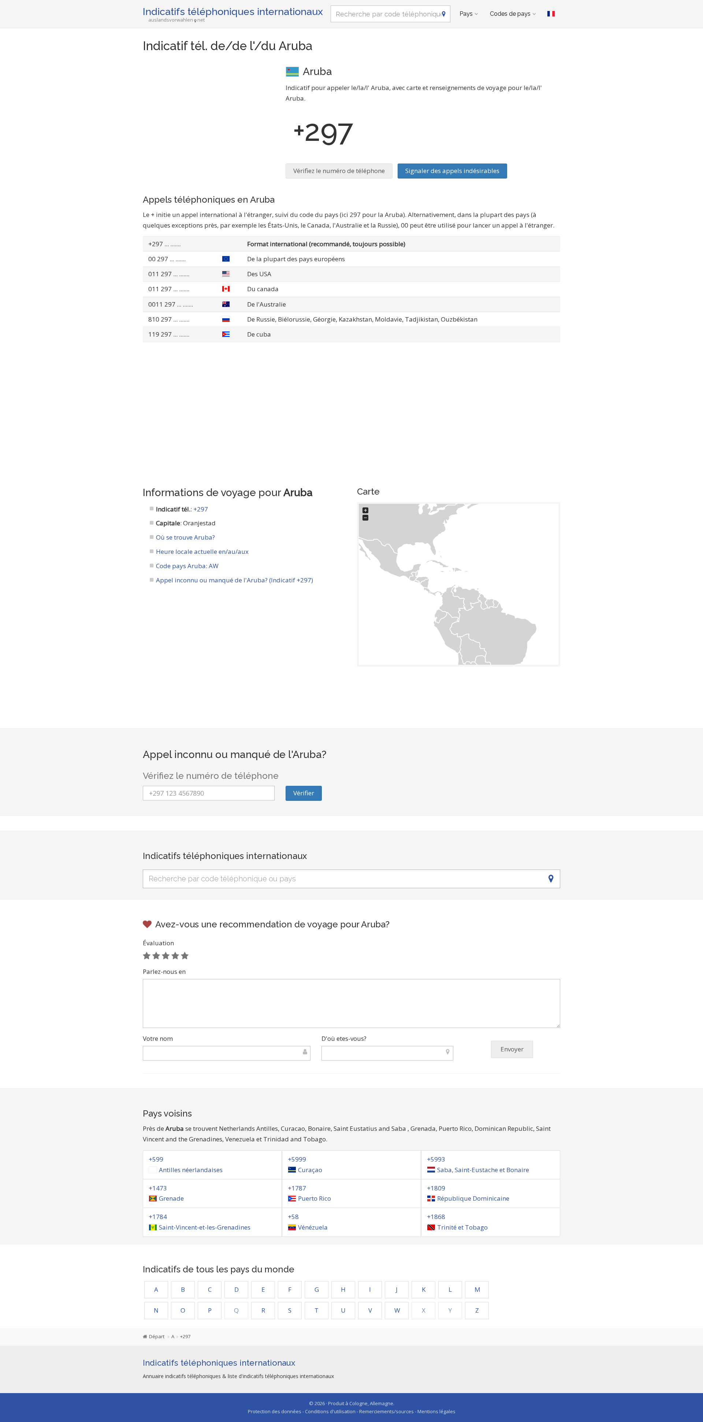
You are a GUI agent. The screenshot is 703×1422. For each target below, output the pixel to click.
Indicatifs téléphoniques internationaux (233, 11)
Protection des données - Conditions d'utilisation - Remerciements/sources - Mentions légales (351, 1411)
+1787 (297, 1188)
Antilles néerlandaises (191, 1170)
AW (214, 566)
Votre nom (158, 1038)
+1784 (158, 1216)
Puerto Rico (314, 1198)
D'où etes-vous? (344, 1038)
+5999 (297, 1159)
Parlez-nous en (164, 971)
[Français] (551, 14)
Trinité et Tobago (462, 1227)
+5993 (436, 1159)
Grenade (171, 1198)
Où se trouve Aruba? (185, 537)
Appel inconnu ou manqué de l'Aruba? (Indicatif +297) (234, 580)
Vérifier (303, 793)
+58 (293, 1216)
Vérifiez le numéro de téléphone (339, 170)
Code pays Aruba (181, 566)
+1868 (436, 1216)
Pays (466, 13)
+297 (200, 509)
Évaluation (158, 943)
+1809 (436, 1188)
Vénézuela (313, 1227)
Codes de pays (510, 13)
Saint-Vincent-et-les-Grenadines (204, 1227)
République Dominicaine (473, 1198)
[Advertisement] (209, 115)
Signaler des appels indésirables (452, 170)
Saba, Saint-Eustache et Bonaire (483, 1170)
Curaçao (310, 1170)
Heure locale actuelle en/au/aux (202, 551)
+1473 (158, 1188)
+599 (156, 1159)
